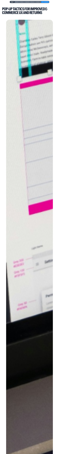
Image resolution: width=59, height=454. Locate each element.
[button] (17, 2)
